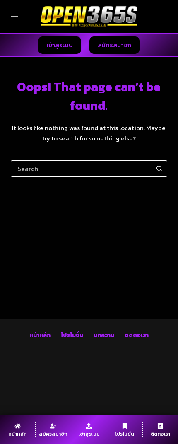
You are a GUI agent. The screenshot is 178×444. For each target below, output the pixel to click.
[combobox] (81, 168)
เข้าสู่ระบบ (59, 45)
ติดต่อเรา (137, 335)
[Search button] (159, 168)
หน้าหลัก (40, 335)
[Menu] (14, 16)
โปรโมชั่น (72, 335)
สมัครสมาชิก (114, 45)
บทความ (104, 335)
